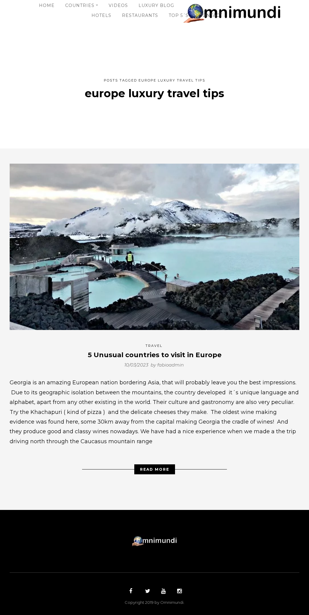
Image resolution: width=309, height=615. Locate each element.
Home (47, 5)
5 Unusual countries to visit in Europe (154, 355)
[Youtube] (162, 592)
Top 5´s (179, 15)
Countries (79, 5)
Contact (210, 15)
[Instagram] (178, 592)
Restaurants (140, 15)
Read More (154, 469)
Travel (153, 346)
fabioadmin (170, 365)
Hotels (101, 15)
